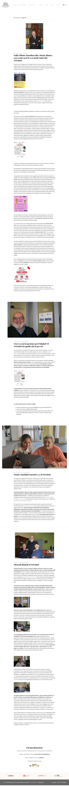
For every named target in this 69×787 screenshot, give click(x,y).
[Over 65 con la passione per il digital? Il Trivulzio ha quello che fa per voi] (34, 337)
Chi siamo (15, 4)
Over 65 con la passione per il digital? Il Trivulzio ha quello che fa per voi (31, 345)
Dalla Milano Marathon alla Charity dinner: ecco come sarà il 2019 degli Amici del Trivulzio (33, 58)
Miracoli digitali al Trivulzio (26, 564)
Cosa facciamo (23, 4)
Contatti (57, 4)
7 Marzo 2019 (16, 53)
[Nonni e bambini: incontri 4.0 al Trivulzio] (35, 468)
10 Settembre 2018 (17, 472)
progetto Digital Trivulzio (30, 506)
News (47, 4)
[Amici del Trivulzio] (5, 4)
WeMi (16, 679)
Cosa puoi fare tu (32, 4)
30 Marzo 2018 (17, 562)
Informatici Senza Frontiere (29, 577)
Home (9, 4)
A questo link (41, 101)
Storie (52, 4)
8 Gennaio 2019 (17, 341)
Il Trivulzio (41, 4)
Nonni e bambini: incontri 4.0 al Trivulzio (32, 474)
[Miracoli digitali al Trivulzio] (34, 558)
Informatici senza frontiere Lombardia (23, 500)
